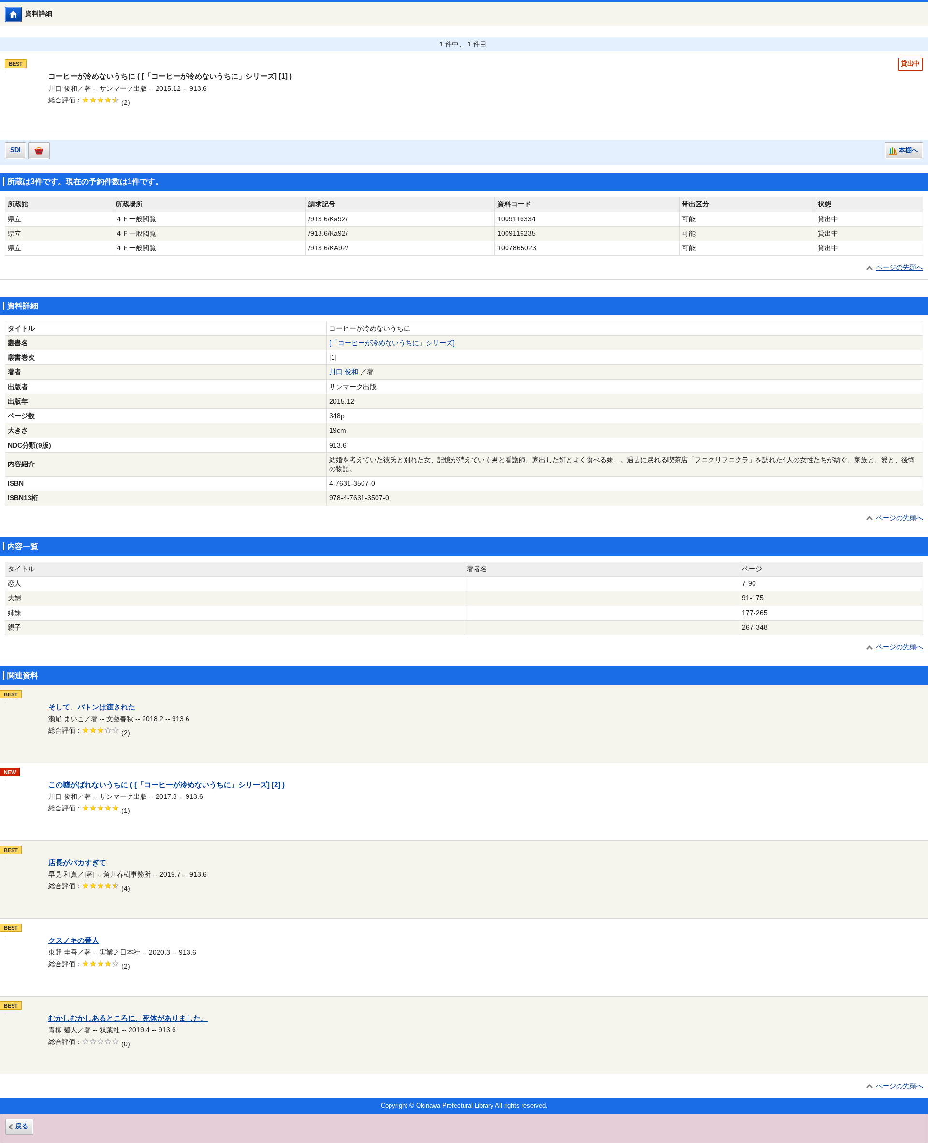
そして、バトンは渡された (91, 707)
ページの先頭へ (899, 267)
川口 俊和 (343, 372)
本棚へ (908, 150)
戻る (21, 1126)
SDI (15, 150)
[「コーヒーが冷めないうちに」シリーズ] (392, 343)
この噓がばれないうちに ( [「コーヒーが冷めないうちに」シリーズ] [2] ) (166, 785)
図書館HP (21, 14)
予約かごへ (39, 150)
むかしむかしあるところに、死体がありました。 (128, 1018)
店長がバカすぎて (77, 863)
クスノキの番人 (73, 940)
